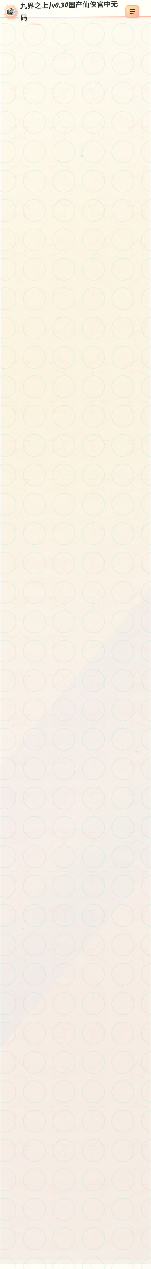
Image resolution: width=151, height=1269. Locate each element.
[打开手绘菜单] (132, 11)
